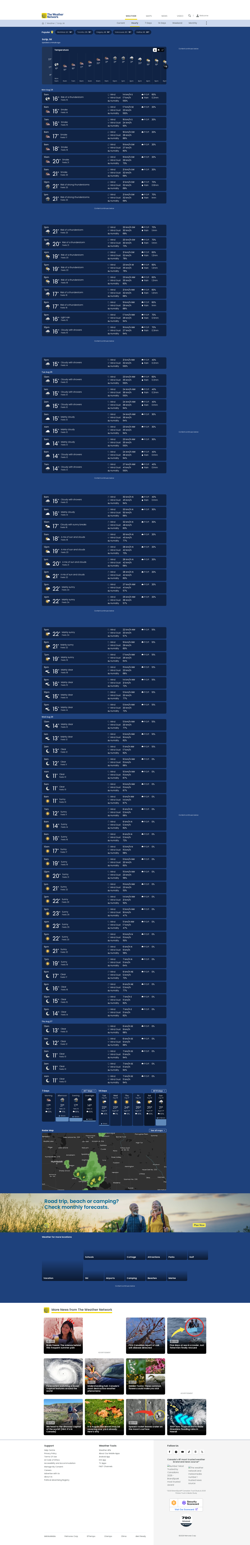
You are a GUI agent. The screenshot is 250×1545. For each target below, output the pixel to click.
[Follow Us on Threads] (195, 1452)
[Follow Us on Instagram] (176, 1452)
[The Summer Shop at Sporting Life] (198, 1270)
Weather (51, 23)
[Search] (189, 15)
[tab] (155, 50)
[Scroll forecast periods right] (165, 66)
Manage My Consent (53, 1467)
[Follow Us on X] (202, 1452)
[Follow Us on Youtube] (182, 1452)
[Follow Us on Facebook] (169, 1452)
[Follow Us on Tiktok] (189, 1452)
